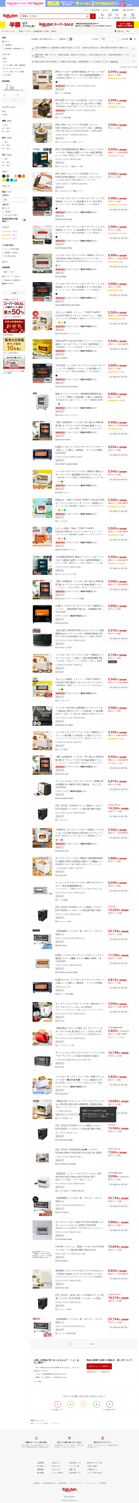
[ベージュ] (15, 176)
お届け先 (5, 195)
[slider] (2, 91)
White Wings (62, 945)
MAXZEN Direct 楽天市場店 (68, 387)
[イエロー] (3, 180)
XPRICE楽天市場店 (65, 219)
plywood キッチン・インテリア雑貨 (71, 599)
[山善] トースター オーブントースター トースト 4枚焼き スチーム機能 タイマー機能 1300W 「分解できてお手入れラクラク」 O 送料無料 (79, 958)
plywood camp (63, 774)
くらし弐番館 (63, 900)
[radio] (3, 41)
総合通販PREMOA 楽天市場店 (69, 305)
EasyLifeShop (63, 623)
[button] (129, 10)
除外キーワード (8, 284)
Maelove (61, 672)
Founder (61, 1067)
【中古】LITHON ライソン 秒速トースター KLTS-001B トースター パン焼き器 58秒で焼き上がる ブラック (79, 910)
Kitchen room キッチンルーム (68, 334)
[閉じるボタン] (133, 49)
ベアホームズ (63, 820)
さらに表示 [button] (7, 75)
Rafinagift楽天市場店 (65, 798)
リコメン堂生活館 (64, 93)
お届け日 (5, 204)
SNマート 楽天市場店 (66, 994)
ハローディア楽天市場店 (67, 1333)
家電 (32, 1423)
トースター (54, 1423)
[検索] (93, 16)
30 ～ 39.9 (6, 132)
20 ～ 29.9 (6, 128)
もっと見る (38, 1381)
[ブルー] (11, 180)
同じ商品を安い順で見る (119, 210)
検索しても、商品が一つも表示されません (51, 1377)
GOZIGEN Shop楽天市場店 (68, 464)
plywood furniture (64, 440)
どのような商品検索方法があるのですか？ (51, 1374)
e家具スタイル (63, 493)
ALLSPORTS (62, 358)
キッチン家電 (42, 1423)
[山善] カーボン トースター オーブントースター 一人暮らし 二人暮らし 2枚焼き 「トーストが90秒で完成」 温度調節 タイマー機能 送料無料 (79, 450)
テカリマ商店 (63, 749)
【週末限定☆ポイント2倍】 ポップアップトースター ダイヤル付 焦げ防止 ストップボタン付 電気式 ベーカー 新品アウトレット (79, 1031)
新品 (3, 111)
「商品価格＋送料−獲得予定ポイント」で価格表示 (48, 39)
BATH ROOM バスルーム (67, 550)
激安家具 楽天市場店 (65, 725)
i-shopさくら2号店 (65, 647)
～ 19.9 (4, 125)
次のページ (94, 1344)
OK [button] (112, 1114)
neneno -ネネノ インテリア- (68, 415)
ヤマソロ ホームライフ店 (67, 574)
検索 (15, 100)
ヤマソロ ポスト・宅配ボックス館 (70, 166)
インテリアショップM (66, 1045)
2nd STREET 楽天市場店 (67, 1164)
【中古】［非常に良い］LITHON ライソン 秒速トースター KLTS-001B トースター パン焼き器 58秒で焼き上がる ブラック (79, 1298)
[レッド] (19, 176)
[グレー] (7, 176)
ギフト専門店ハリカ (65, 1118)
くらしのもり (63, 521)
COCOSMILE (63, 1261)
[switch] (24, 220)
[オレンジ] (23, 176)
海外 (10, 192)
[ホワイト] (11, 176)
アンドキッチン (63, 701)
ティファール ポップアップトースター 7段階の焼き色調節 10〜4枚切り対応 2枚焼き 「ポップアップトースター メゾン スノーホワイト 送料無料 (79, 784)
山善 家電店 (62, 277)
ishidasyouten (63, 1094)
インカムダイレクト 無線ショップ (70, 142)
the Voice (61, 1021)
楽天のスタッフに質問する (99, 1366)
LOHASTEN (62, 875)
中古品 (4, 115)
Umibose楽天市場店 (65, 1140)
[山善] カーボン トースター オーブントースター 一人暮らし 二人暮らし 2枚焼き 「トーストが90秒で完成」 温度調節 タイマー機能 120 (79, 983)
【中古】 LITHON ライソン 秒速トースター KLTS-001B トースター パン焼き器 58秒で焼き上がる (79, 808)
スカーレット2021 (64, 921)
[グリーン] (7, 180)
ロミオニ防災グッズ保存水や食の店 (71, 1191)
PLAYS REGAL (63, 1212)
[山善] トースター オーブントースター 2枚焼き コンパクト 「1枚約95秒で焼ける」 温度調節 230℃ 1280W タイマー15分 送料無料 (79, 609)
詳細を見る (114, 62)
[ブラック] (3, 176)
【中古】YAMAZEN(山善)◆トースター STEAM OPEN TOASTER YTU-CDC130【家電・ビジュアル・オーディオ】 (79, 1152)
